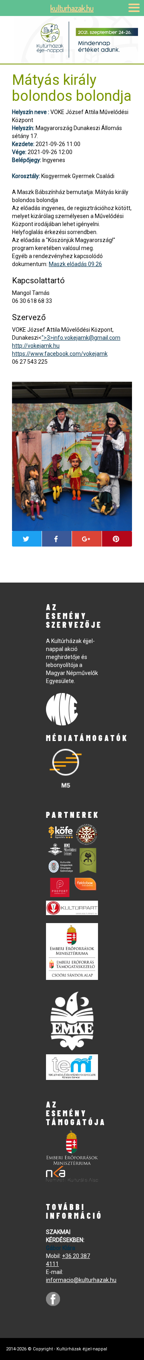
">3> (81, 337)
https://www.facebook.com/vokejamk (60, 354)
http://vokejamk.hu (36, 346)
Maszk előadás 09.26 (75, 264)
